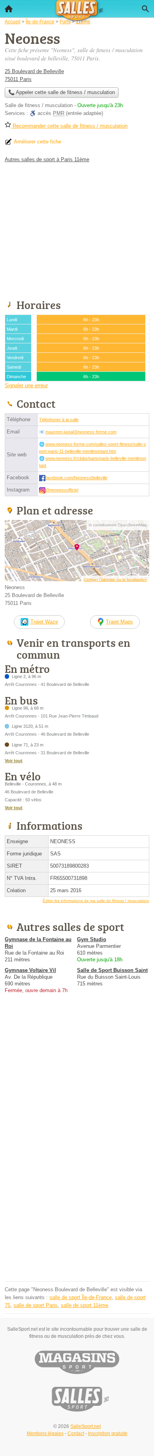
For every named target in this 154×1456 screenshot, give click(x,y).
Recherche (145, 8)
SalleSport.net (85, 1426)
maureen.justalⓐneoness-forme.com (80, 431)
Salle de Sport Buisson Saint (112, 970)
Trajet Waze (44, 622)
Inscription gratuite (108, 1433)
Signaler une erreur (26, 385)
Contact (76, 1433)
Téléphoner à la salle (59, 419)
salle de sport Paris (35, 1305)
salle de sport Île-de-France (80, 1297)
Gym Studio (91, 939)
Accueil (8, 8)
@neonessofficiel (61, 490)
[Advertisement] (77, 1202)
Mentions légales (45, 1433)
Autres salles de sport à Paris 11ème (47, 159)
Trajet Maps (119, 622)
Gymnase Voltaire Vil (30, 970)
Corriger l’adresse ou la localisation (115, 579)
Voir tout (14, 760)
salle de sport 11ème (84, 1305)
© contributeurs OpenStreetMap (118, 525)
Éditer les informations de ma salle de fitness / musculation (96, 900)
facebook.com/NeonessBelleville (76, 477)
